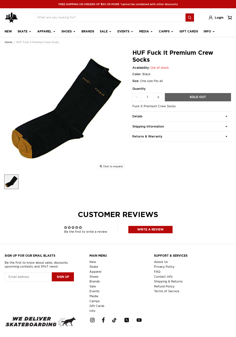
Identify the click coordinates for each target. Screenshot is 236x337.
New (8, 31)
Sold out (198, 97)
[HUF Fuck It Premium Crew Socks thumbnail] (11, 181)
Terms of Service (166, 291)
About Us (161, 262)
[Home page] (11, 17)
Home (8, 42)
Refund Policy (164, 286)
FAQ (157, 271)
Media (144, 31)
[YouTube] (139, 320)
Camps (165, 31)
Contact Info (163, 276)
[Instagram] (92, 320)
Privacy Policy (164, 266)
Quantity (139, 88)
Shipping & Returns (168, 281)
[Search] (189, 17)
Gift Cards (188, 31)
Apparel (45, 31)
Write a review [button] (150, 229)
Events (123, 31)
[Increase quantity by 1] (158, 97)
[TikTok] (114, 320)
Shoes (67, 31)
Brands (87, 31)
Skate (23, 31)
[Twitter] (126, 320)
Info (208, 31)
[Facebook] (103, 320)
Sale (104, 31)
